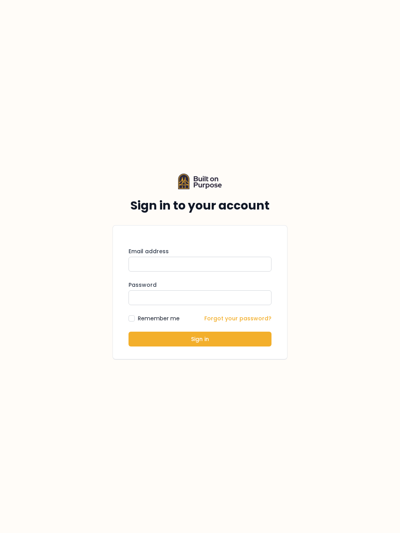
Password (143, 285)
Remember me (159, 318)
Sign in (200, 339)
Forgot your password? (237, 318)
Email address (149, 251)
